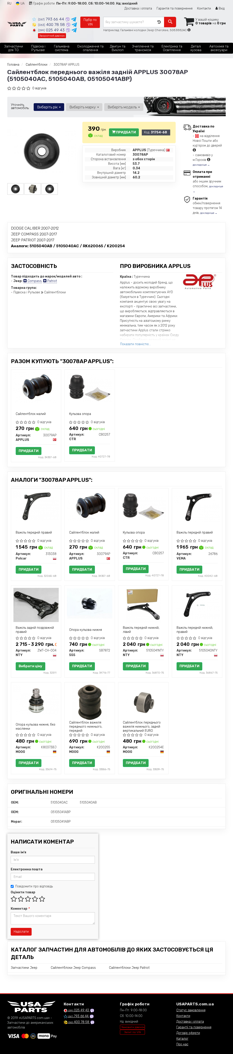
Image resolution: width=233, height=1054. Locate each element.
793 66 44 (51, 19)
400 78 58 (52, 24)
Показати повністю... (135, 344)
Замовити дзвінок (132, 1027)
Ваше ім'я (18, 852)
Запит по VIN (132, 1032)
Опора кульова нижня (85, 630)
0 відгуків (39, 88)
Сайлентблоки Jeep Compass (73, 968)
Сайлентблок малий (31, 414)
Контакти (204, 8)
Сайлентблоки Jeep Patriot (129, 968)
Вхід (221, 8)
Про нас (182, 1044)
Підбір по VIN (90, 22)
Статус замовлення (190, 1010)
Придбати (125, 132)
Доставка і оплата (138, 8)
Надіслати (21, 932)
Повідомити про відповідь (34, 886)
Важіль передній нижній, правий (195, 630)
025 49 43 (52, 30)
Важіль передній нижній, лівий (141, 630)
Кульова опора (80, 414)
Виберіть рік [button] (47, 107)
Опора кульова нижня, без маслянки (35, 727)
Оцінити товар (23, 892)
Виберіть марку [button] (83, 107)
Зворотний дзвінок (52, 35)
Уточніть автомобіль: (20, 106)
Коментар (20, 909)
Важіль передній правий (34, 532)
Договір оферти (188, 1033)
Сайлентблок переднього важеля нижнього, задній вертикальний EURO (142, 727)
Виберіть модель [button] (123, 107)
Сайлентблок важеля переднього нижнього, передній (85, 727)
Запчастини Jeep (24, 968)
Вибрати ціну (30, 666)
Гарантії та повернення (193, 1027)
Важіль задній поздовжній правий (35, 630)
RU (9, 3)
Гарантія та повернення (174, 8)
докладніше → (201, 164)
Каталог (182, 1039)
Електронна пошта (27, 869)
